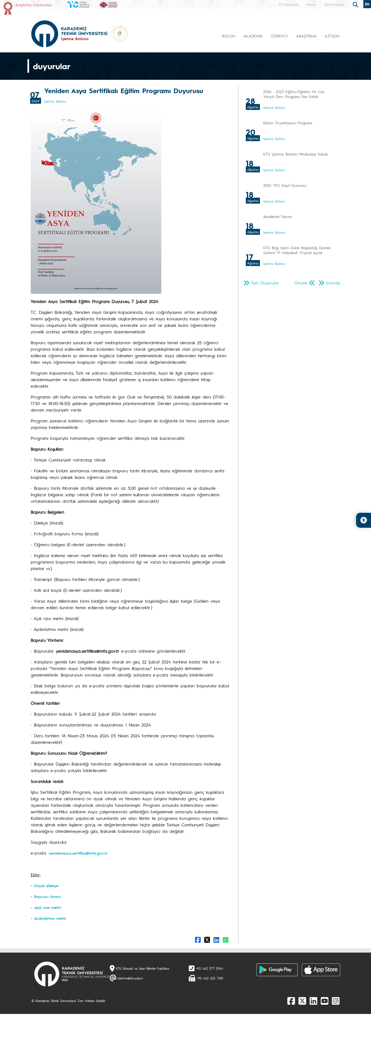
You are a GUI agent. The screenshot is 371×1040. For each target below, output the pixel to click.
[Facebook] (291, 1000)
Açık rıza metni (47, 907)
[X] (302, 1000)
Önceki (300, 283)
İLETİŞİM (332, 35)
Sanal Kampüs (334, 4)
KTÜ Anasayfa (288, 4)
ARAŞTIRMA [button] (306, 35)
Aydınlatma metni (50, 918)
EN (367, 4)
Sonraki (333, 283)
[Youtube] (324, 1000)
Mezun (311, 4)
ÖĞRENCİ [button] (279, 35)
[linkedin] (313, 1000)
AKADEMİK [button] (253, 35)
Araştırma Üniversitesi (33, 4)
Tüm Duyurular (265, 283)
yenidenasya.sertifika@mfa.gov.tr (78, 853)
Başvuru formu (47, 896)
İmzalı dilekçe (46, 885)
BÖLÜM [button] (228, 35)
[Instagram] (335, 1000)
